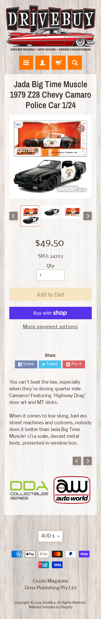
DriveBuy (49, 603)
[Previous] (13, 216)
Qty (50, 266)
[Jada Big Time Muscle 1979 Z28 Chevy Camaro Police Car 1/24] (29, 215)
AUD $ (48, 536)
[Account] (42, 63)
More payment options (50, 327)
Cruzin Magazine (50, 581)
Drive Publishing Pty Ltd (50, 588)
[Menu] (26, 63)
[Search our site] (75, 63)
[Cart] (59, 63)
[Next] (87, 216)
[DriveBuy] (50, 28)
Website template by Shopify (50, 607)
